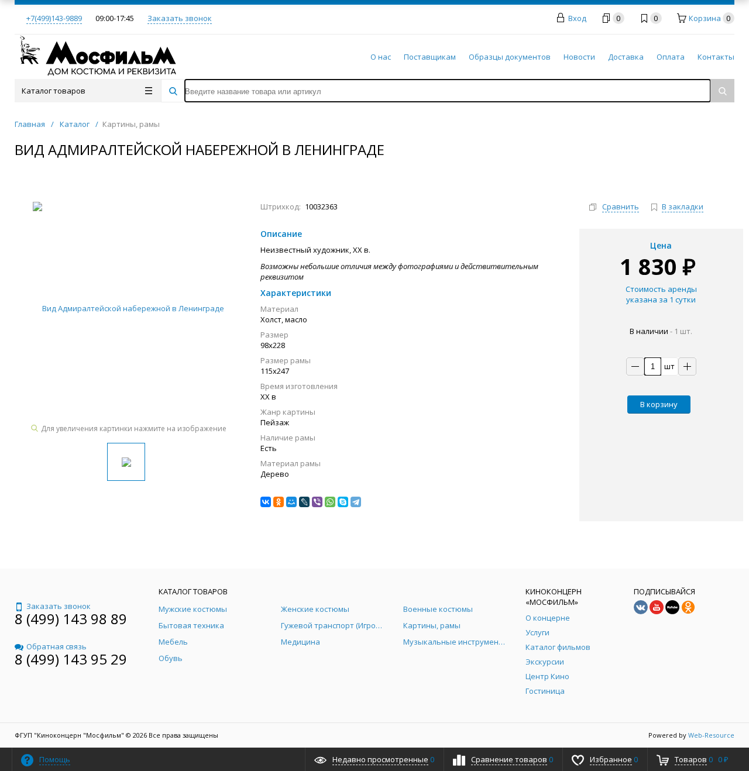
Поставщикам (430, 56)
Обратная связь (56, 646)
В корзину (659, 404)
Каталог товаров (53, 90)
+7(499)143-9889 (54, 18)
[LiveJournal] (304, 502)
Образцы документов (510, 56)
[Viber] (317, 502)
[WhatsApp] (330, 502)
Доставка (626, 56)
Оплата (671, 56)
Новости (579, 56)
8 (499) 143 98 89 (71, 618)
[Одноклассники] (278, 502)
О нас (380, 56)
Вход (577, 18)
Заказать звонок (179, 18)
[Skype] (343, 502)
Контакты (716, 56)
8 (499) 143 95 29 (71, 659)
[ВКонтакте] (265, 502)
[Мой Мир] (291, 502)
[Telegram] (356, 502)
